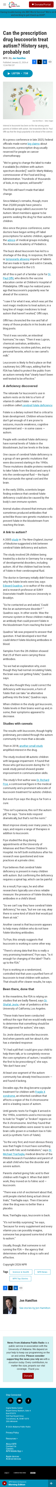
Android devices (13, 1459)
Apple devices (12, 1456)
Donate (28, 1375)
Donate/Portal (42, 4)
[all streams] (52, 1483)
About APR (11, 1444)
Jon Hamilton (19, 58)
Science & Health (21, 1272)
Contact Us (11, 1446)
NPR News (42, 1272)
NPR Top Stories (20, 1278)
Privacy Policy (12, 1433)
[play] (4, 1483)
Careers (9, 1449)
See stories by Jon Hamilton (34, 1308)
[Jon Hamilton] (9, 1305)
